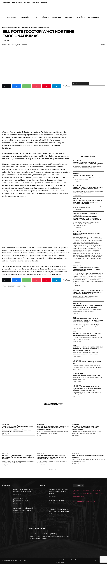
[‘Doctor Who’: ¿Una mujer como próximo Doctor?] (88, 445)
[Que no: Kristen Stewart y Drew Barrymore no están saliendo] (7, 492)
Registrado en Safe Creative (84, 502)
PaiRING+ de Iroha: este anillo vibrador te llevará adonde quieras (88, 163)
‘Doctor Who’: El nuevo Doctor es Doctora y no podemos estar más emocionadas (85, 427)
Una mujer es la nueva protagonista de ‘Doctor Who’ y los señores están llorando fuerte (53, 427)
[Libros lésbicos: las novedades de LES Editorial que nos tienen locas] (42, 511)
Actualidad (77, 160)
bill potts (11, 286)
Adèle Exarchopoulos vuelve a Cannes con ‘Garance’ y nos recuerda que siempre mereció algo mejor (88, 320)
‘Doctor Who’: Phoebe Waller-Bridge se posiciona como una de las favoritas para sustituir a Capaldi (52, 457)
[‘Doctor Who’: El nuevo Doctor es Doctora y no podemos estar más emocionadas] (88, 416)
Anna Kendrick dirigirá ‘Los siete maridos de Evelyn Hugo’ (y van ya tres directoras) (86, 269)
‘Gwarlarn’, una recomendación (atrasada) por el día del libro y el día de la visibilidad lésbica (87, 388)
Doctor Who (21, 286)
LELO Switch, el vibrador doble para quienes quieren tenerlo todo (87, 306)
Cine (74, 317)
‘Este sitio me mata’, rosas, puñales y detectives (87, 234)
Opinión (76, 174)
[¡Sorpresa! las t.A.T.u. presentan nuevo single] (7, 501)
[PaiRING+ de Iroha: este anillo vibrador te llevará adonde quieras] (42, 492)
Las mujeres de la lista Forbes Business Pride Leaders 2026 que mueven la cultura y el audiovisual (87, 218)
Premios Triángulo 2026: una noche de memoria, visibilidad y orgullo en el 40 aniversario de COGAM (88, 292)
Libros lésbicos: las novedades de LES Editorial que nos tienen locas (88, 188)
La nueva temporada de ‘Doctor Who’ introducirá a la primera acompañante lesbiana (18, 457)
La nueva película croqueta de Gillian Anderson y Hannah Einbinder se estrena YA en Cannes (88, 348)
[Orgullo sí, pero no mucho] (42, 502)
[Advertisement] (53, 63)
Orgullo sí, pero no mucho (83, 175)
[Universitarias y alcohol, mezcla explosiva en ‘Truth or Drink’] (7, 510)
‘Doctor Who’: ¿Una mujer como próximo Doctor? (88, 456)
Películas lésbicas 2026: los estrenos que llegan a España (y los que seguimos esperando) (87, 202)
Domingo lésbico (79, 373)
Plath (24, 45)
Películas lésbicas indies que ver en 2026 (87, 362)
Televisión (10, 27)
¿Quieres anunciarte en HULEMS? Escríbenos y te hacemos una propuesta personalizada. (88, 493)
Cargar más (52, 469)
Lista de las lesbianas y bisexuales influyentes (85, 214)
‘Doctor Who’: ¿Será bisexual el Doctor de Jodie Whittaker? (17, 426)
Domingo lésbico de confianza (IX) (86, 375)
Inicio (4, 27)
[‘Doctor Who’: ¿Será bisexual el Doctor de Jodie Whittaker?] (18, 416)
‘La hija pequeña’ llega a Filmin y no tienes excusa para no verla (87, 334)
